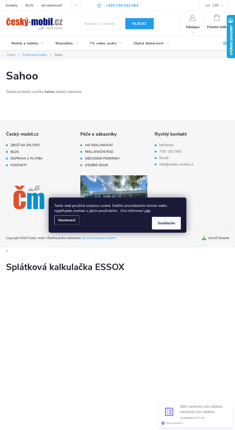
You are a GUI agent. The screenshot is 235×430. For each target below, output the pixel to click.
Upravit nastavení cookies (99, 238)
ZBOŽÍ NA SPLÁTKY (25, 145)
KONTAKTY (19, 165)
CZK (215, 5)
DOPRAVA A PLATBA (26, 158)
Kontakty (12, 5)
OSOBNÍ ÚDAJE (96, 165)
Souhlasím (166, 222)
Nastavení (66, 219)
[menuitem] (28, 43)
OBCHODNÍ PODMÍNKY (102, 158)
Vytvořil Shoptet (218, 238)
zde (147, 210)
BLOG (29, 5)
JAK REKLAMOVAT (99, 145)
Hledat (139, 23)
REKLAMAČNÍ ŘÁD (99, 152)
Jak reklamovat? (51, 5)
